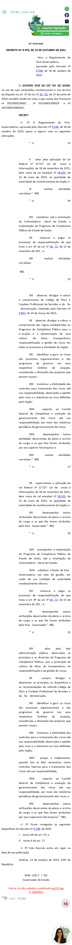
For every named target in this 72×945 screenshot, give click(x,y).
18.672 (54, 246)
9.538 (39, 70)
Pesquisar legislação (53, 28)
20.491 (44, 94)
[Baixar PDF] (65, 903)
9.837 (22, 313)
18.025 (61, 172)
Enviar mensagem (53, 33)
